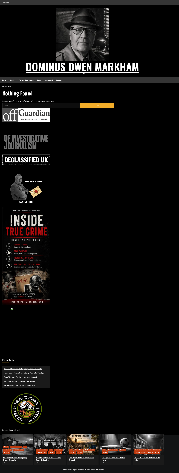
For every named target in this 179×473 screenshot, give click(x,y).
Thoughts (7, 452)
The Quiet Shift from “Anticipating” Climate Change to (23, 369)
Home (4, 80)
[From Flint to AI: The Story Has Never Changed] (83, 444)
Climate (6, 447)
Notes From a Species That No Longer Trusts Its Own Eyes (24, 373)
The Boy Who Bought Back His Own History (19, 381)
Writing (13, 80)
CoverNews (89, 470)
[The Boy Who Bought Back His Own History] (115, 444)
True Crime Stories (26, 80)
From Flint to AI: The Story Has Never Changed (20, 377)
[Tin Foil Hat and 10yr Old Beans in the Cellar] (148, 444)
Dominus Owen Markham (82, 66)
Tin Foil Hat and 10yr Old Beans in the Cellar (19, 385)
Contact (59, 80)
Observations (7, 450)
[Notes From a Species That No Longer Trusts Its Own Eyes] (50, 444)
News (39, 80)
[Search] (163, 80)
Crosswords (49, 80)
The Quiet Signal (18, 450)
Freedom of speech (16, 447)
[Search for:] (41, 105)
